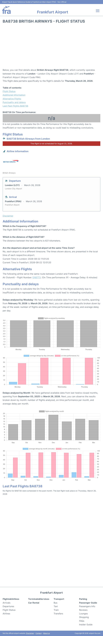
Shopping (84, 617)
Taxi (56, 606)
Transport (59, 599)
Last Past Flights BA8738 (15, 106)
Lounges (83, 613)
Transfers (58, 613)
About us (46, 633)
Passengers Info (87, 606)
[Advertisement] (51, 47)
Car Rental (33, 602)
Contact (39, 633)
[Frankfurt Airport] (6, 10)
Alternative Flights (12, 98)
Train (56, 610)
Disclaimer (30, 633)
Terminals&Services (38, 599)
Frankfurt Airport (52, 12)
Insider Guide (85, 624)
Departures (8, 606)
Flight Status (9, 91)
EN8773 (37, 277)
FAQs (81, 621)
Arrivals (6, 602)
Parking (83, 599)
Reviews (83, 610)
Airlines (6, 613)
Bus (55, 602)
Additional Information (14, 95)
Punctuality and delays (14, 102)
